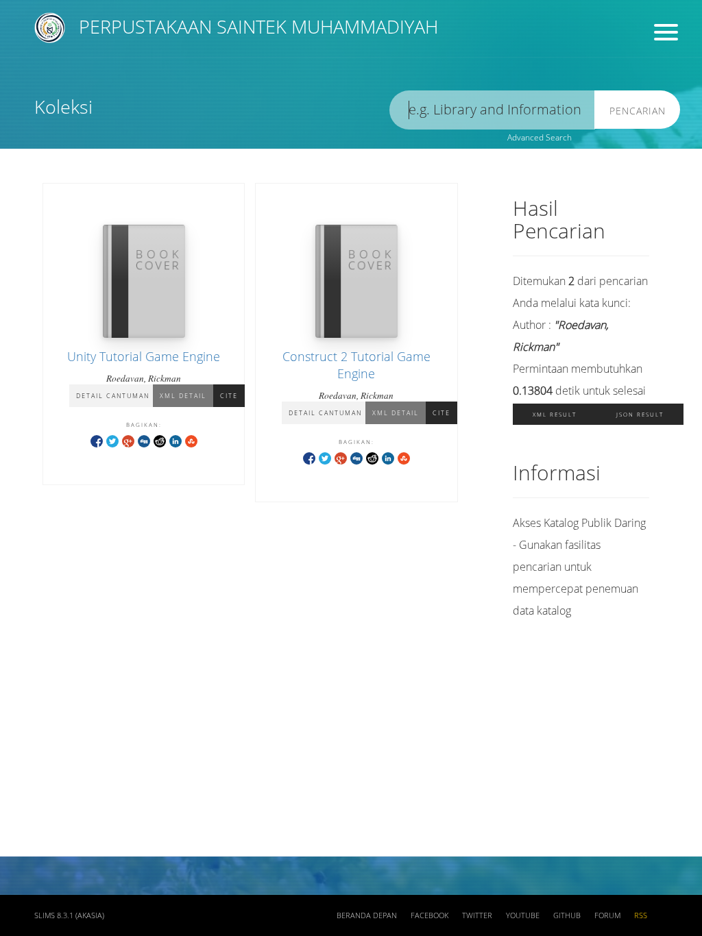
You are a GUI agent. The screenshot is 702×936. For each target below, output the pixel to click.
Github (567, 915)
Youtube (523, 915)
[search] (492, 110)
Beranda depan (367, 915)
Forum (607, 915)
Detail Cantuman (112, 395)
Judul (232, 58)
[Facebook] (96, 440)
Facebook (429, 915)
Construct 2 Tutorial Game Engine (356, 365)
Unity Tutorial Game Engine (143, 356)
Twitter (477, 915)
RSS (640, 915)
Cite (229, 395)
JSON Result (640, 414)
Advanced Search (539, 137)
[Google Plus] (128, 440)
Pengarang (418, 58)
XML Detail (183, 395)
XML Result (555, 414)
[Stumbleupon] (191, 440)
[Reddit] (160, 440)
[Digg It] (144, 440)
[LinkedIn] (175, 440)
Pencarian (637, 110)
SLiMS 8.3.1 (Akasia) (69, 915)
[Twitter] (112, 440)
